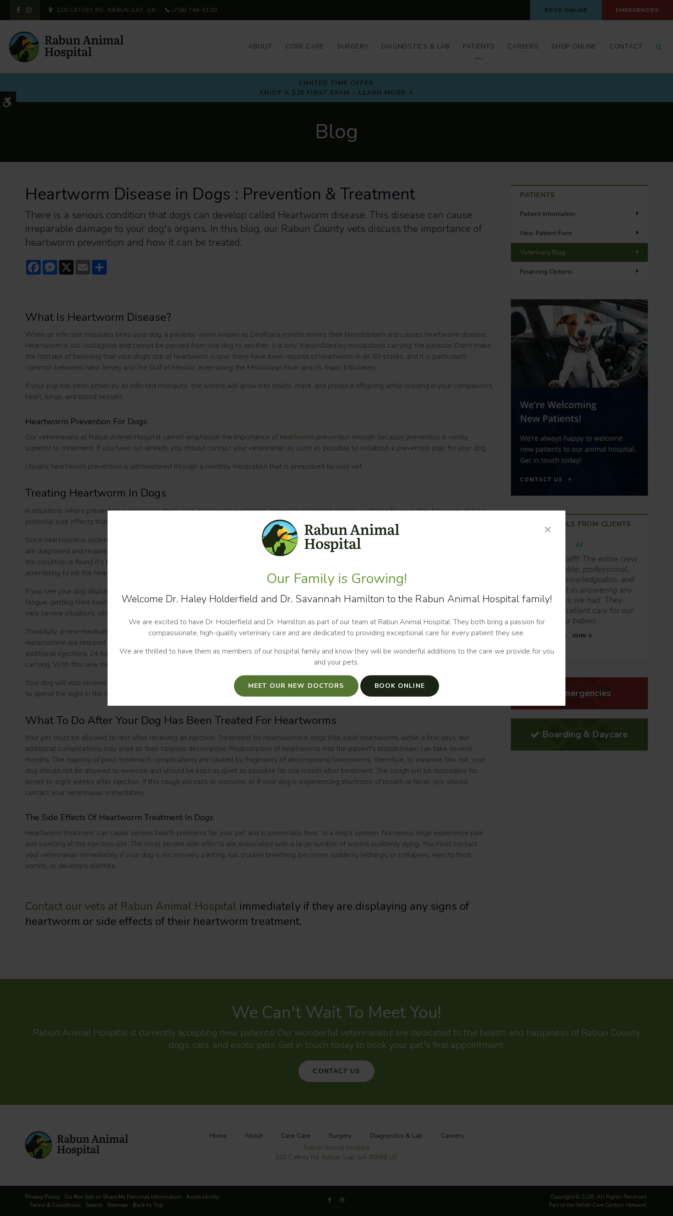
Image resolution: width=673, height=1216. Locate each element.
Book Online (399, 685)
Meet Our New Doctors (296, 685)
